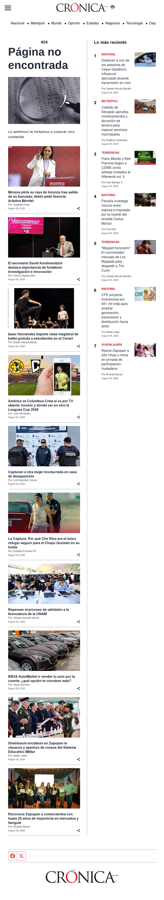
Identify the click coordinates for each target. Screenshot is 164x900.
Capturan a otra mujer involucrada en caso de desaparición (42, 474)
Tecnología (134, 23)
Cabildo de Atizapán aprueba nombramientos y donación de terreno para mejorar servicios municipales (114, 121)
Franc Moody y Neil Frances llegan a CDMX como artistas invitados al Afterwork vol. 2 (116, 167)
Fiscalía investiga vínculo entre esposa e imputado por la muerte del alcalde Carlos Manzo (115, 212)
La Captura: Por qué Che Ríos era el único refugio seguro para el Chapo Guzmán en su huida (44, 542)
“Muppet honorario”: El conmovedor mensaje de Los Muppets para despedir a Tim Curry (116, 259)
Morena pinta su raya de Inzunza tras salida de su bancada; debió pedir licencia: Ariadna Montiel (43, 196)
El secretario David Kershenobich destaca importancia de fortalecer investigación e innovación (35, 267)
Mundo (56, 23)
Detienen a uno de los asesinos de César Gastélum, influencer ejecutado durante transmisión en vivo (116, 71)
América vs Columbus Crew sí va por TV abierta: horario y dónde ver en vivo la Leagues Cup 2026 (40, 405)
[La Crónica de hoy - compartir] (78, 208)
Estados (92, 23)
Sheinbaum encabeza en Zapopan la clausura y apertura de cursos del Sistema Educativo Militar (42, 747)
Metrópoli (38, 23)
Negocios (112, 23)
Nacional (17, 23)
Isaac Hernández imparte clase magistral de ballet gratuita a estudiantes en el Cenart (43, 336)
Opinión (74, 23)
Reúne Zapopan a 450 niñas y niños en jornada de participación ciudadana (115, 359)
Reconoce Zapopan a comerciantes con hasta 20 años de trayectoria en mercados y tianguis (43, 818)
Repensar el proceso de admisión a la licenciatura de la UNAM (38, 611)
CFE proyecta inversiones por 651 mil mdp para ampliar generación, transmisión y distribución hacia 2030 (114, 310)
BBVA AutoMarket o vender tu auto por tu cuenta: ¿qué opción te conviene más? (41, 678)
